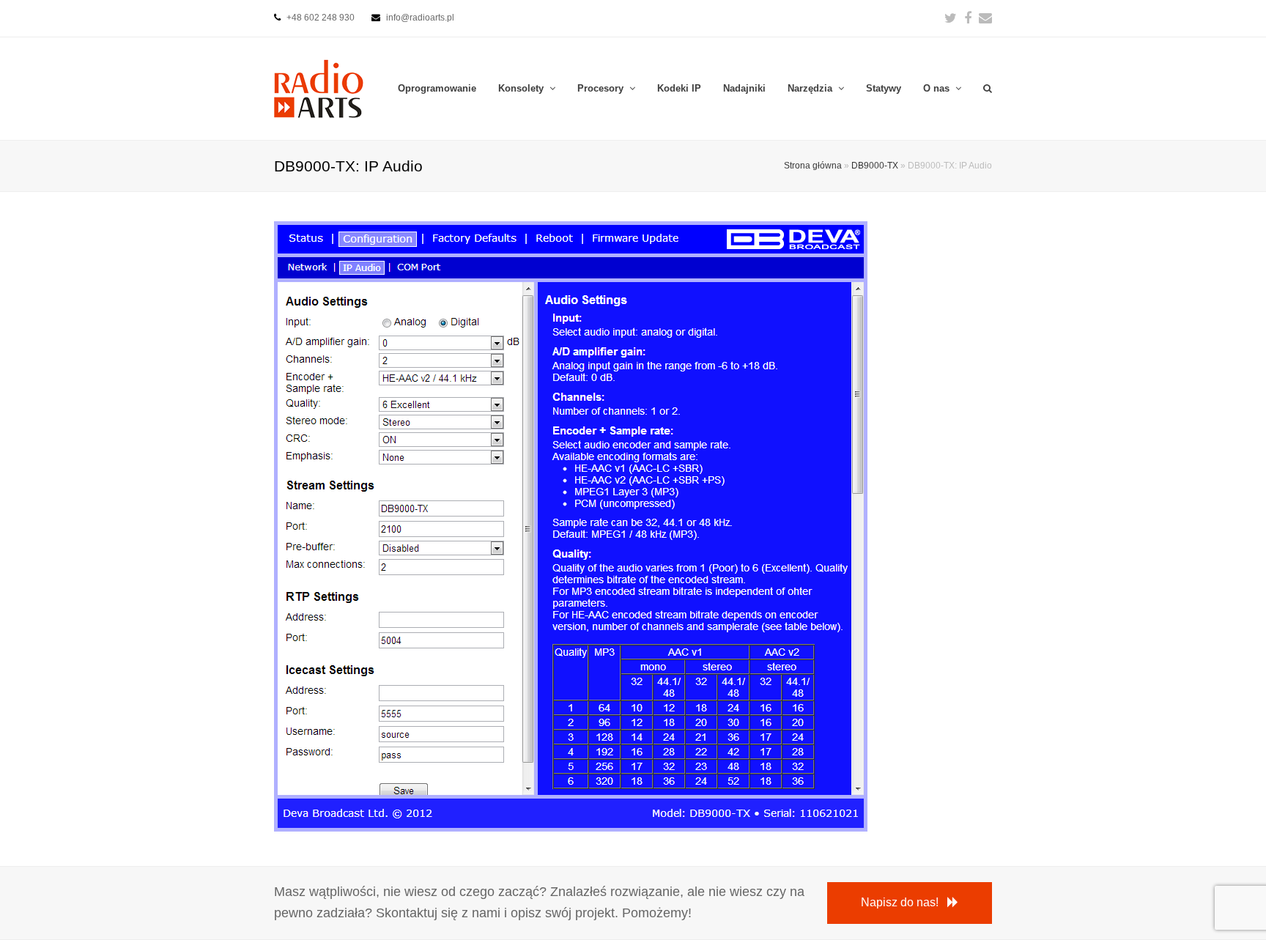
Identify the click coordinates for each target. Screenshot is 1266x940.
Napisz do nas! (900, 902)
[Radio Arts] (318, 87)
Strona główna (813, 165)
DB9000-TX (874, 165)
